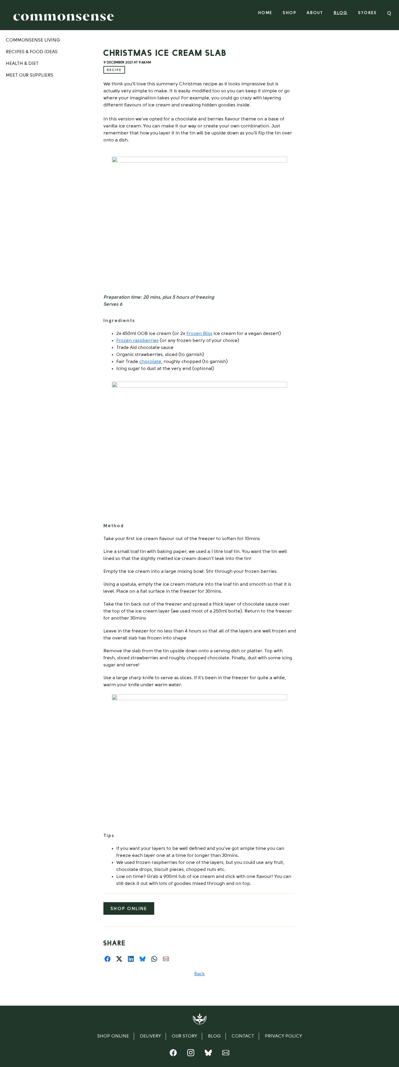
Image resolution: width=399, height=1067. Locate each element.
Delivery (150, 1036)
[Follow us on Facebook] (173, 1054)
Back (199, 974)
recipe (114, 70)
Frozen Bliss (199, 333)
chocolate (150, 361)
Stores (367, 13)
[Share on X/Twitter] (119, 959)
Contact (243, 1036)
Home (265, 13)
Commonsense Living (33, 40)
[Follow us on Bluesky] (208, 1054)
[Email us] (225, 1054)
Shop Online (128, 909)
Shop (289, 13)
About (315, 13)
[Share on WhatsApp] (154, 959)
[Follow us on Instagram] (190, 1054)
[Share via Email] (166, 959)
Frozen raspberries (137, 340)
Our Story (184, 1036)
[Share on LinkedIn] (131, 959)
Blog (341, 13)
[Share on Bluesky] (142, 959)
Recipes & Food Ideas (32, 52)
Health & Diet (22, 63)
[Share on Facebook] (107, 959)
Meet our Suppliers (29, 75)
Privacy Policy (283, 1036)
